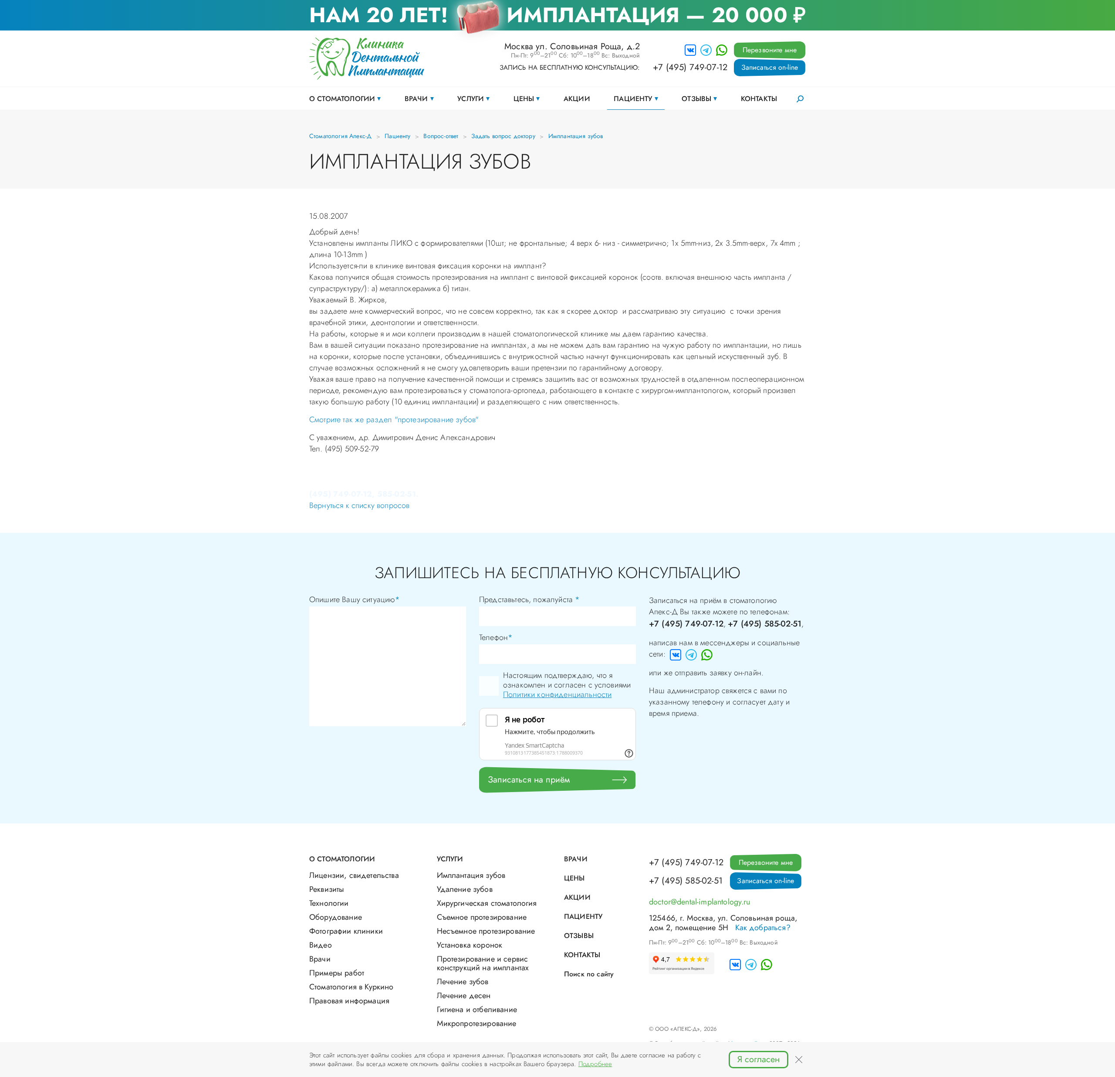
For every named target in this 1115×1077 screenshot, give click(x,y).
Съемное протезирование (482, 917)
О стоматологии (342, 99)
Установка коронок (470, 945)
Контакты (759, 99)
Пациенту (633, 99)
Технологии (329, 903)
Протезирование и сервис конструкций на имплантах (483, 963)
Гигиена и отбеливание (477, 1009)
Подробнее (595, 1064)
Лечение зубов (463, 981)
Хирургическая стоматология (487, 903)
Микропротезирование (477, 1023)
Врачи (416, 99)
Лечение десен (464, 995)
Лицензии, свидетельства (354, 875)
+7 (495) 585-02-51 (764, 624)
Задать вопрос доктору (503, 136)
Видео (320, 945)
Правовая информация (349, 1000)
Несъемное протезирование (486, 931)
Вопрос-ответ (440, 136)
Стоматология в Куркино (351, 986)
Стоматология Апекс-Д (340, 136)
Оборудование (335, 917)
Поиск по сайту (589, 974)
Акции (577, 99)
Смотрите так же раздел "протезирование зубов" (394, 419)
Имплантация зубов (575, 136)
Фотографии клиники (346, 931)
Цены (524, 99)
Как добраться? (763, 927)
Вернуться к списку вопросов (359, 505)
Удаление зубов (465, 889)
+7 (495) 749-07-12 (690, 67)
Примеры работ (336, 973)
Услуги (470, 99)
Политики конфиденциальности (557, 694)
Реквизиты (326, 889)
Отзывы (696, 99)
